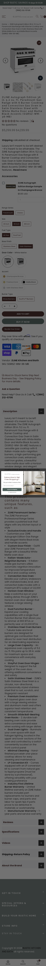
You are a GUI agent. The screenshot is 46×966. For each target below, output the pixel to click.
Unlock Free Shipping (12, 489)
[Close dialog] (43, 473)
